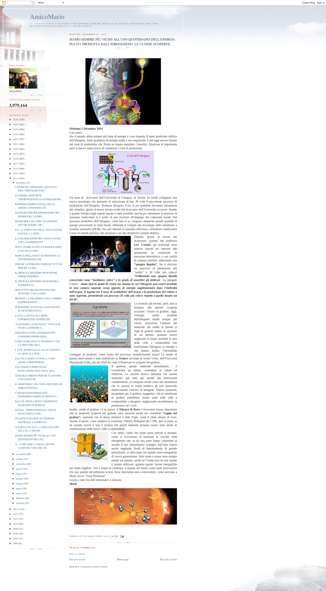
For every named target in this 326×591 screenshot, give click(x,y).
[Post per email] (122, 536)
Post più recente (77, 559)
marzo (19, 493)
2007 (16, 538)
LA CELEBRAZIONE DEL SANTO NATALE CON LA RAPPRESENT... (38, 240)
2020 (16, 149)
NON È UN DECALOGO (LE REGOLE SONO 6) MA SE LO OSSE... (38, 248)
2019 (16, 153)
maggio (20, 483)
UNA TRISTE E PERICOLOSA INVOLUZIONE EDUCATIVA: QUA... (35, 368)
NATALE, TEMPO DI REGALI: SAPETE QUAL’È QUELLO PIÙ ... (35, 411)
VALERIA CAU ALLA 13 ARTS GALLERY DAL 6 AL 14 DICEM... (37, 429)
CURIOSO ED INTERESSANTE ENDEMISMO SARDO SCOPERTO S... (36, 394)
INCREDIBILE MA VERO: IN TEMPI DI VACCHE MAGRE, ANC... (36, 223)
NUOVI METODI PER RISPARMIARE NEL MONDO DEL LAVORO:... (37, 214)
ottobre (20, 459)
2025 (16, 124)
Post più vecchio (168, 559)
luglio (19, 473)
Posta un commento (77, 554)
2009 (16, 528)
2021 (16, 144)
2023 (16, 134)
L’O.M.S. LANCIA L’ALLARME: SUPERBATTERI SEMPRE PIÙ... (33, 317)
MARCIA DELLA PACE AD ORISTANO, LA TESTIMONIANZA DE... (37, 257)
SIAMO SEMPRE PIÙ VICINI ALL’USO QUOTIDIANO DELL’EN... (35, 437)
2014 (16, 178)
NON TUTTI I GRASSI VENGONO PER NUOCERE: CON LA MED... (35, 291)
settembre (21, 463)
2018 (16, 158)
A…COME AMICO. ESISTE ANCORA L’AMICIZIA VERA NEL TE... (35, 446)
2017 (16, 163)
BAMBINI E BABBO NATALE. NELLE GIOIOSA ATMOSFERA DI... (35, 206)
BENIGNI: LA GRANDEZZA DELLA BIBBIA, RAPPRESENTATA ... (39, 300)
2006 (16, 543)
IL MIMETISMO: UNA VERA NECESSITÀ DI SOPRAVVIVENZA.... (38, 386)
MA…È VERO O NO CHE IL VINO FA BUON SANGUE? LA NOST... (38, 231)
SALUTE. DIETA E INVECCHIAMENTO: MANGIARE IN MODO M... (36, 403)
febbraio (20, 498)
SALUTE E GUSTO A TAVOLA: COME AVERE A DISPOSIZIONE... (35, 360)
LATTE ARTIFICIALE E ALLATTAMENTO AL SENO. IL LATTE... (37, 351)
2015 (16, 173)
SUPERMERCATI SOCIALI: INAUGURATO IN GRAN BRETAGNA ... (37, 308)
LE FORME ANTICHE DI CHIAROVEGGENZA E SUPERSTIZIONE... (38, 197)
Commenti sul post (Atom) (93, 566)
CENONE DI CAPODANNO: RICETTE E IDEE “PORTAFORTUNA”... (36, 188)
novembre (21, 454)
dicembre (21, 182)
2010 (16, 523)
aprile (19, 488)
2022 (16, 139)
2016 (16, 168)
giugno (20, 478)
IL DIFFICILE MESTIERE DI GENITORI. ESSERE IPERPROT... (36, 274)
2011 (16, 519)
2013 (16, 509)
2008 (16, 533)
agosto (19, 468)
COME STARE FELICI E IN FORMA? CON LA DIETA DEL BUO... (37, 343)
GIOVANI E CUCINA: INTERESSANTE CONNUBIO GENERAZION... (35, 334)
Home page (123, 559)
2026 (16, 119)
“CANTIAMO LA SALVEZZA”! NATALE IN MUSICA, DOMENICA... (37, 326)
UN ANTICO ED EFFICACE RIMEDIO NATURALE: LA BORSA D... (35, 420)
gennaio (20, 503)
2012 (16, 514)
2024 (16, 129)
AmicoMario (47, 16)
